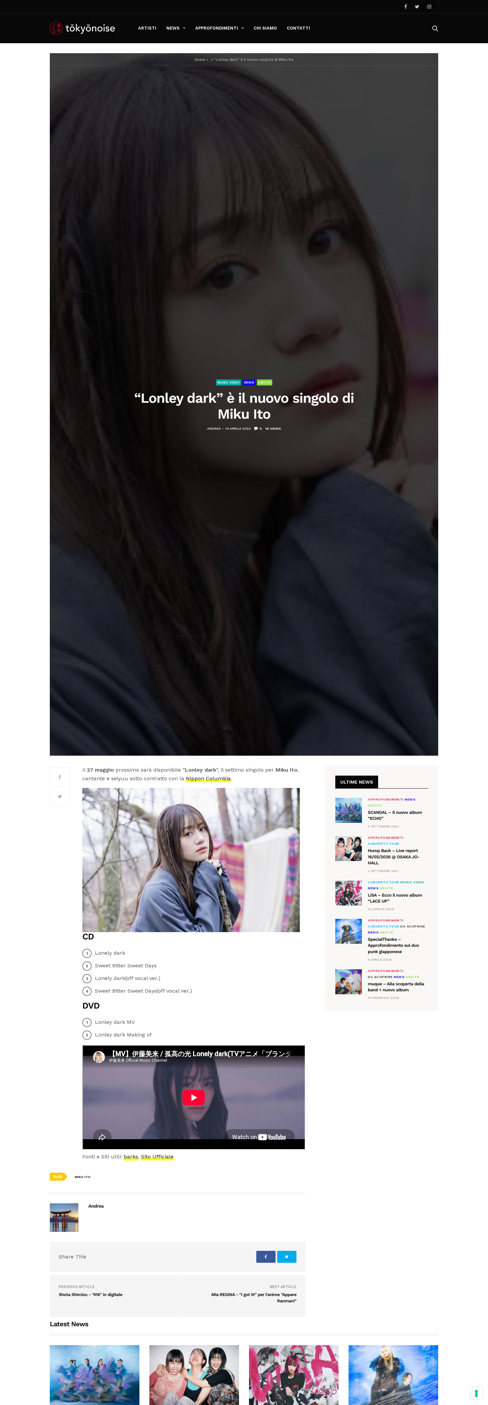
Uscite (264, 382)
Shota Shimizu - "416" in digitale (90, 1294)
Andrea (214, 428)
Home (200, 59)
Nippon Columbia (208, 778)
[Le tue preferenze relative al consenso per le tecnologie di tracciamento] (476, 1393)
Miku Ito (83, 1177)
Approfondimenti (216, 28)
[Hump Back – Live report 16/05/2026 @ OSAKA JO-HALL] (348, 848)
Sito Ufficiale (157, 1156)
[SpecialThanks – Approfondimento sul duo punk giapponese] (348, 931)
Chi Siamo (265, 28)
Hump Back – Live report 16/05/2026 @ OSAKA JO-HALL (394, 856)
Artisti (147, 28)
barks (131, 1156)
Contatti (298, 28)
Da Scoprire (412, 926)
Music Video (228, 382)
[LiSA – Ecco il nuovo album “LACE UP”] (348, 893)
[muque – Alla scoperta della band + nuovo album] (348, 981)
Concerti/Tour (383, 843)
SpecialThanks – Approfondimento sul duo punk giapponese (393, 945)
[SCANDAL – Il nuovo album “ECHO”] (348, 810)
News (173, 28)
